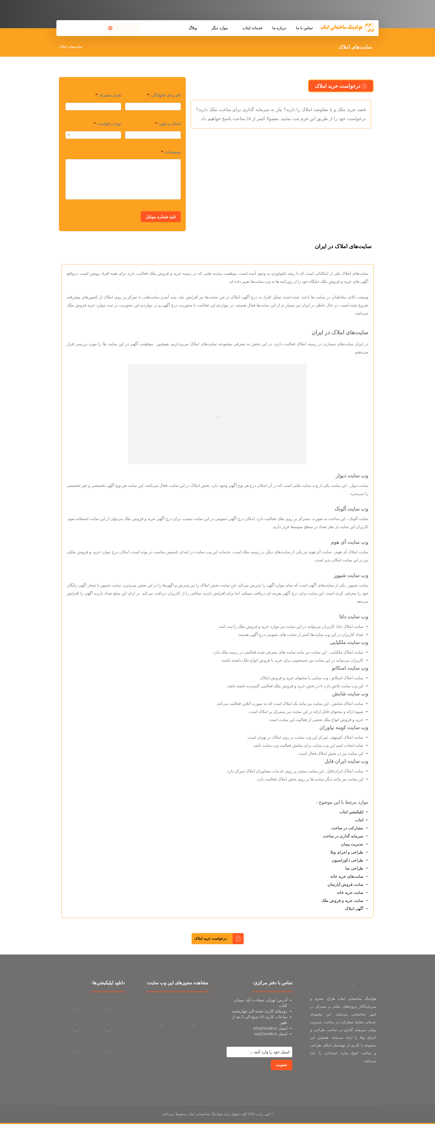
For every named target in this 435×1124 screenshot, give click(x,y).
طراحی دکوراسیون (347, 860)
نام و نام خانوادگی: (164, 95)
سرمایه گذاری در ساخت (343, 836)
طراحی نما (354, 868)
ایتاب (359, 820)
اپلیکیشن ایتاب (351, 812)
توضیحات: (171, 152)
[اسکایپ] (371, 1077)
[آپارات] (110, 28)
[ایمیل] (361, 1077)
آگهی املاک (354, 908)
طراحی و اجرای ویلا (346, 852)
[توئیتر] (122, 28)
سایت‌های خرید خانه (346, 876)
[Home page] (92, 47)
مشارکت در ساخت (347, 828)
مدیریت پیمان (352, 844)
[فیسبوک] (133, 28)
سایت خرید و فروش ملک (342, 900)
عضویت (281, 1065)
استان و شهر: (168, 123)
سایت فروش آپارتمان (345, 884)
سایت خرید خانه (350, 892)
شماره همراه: (108, 95)
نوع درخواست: (107, 123)
